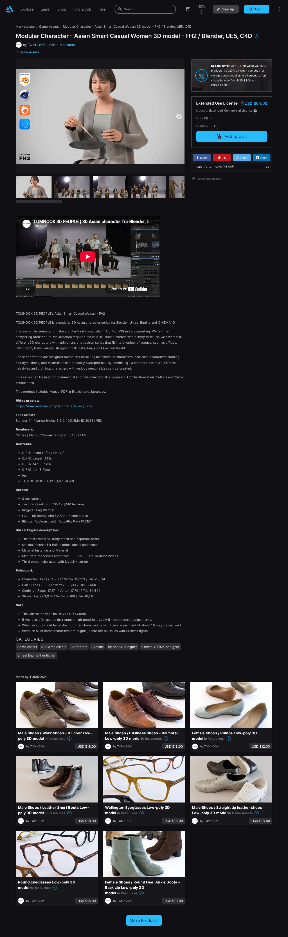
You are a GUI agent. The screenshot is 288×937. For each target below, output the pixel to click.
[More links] (280, 9)
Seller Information (62, 45)
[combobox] (145, 9)
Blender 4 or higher (122, 647)
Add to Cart (236, 136)
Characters (78, 647)
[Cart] (187, 9)
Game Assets (29, 52)
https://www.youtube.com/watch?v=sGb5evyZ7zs (54, 406)
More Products (144, 920)
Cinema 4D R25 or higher (160, 647)
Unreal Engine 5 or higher (36, 655)
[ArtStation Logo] (9, 9)
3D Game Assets (53, 647)
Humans (97, 647)
